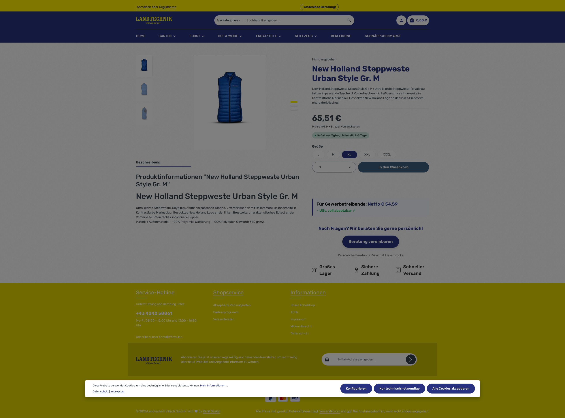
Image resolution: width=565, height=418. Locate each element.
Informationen (308, 292)
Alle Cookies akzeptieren (450, 388)
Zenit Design (211, 411)
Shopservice (228, 292)
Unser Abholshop (302, 305)
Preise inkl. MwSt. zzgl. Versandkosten (336, 126)
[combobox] (293, 20)
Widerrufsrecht (300, 326)
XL (349, 154)
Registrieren (167, 7)
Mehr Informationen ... (214, 385)
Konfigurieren (356, 388)
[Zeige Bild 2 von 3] (294, 106)
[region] (220, 102)
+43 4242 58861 (154, 313)
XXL (367, 154)
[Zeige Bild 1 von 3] (294, 102)
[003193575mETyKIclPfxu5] (230, 102)
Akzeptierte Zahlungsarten (231, 305)
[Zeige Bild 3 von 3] (294, 110)
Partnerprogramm (225, 312)
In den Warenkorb (394, 167)
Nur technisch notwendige (399, 388)
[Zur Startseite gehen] (154, 20)
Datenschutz (299, 333)
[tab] (163, 163)
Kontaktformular (170, 337)
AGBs (294, 312)
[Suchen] (349, 20)
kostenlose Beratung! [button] (319, 7)
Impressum (298, 319)
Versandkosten (223, 319)
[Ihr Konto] (401, 20)
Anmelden (144, 7)
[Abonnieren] (411, 359)
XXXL (387, 154)
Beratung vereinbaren (370, 241)
